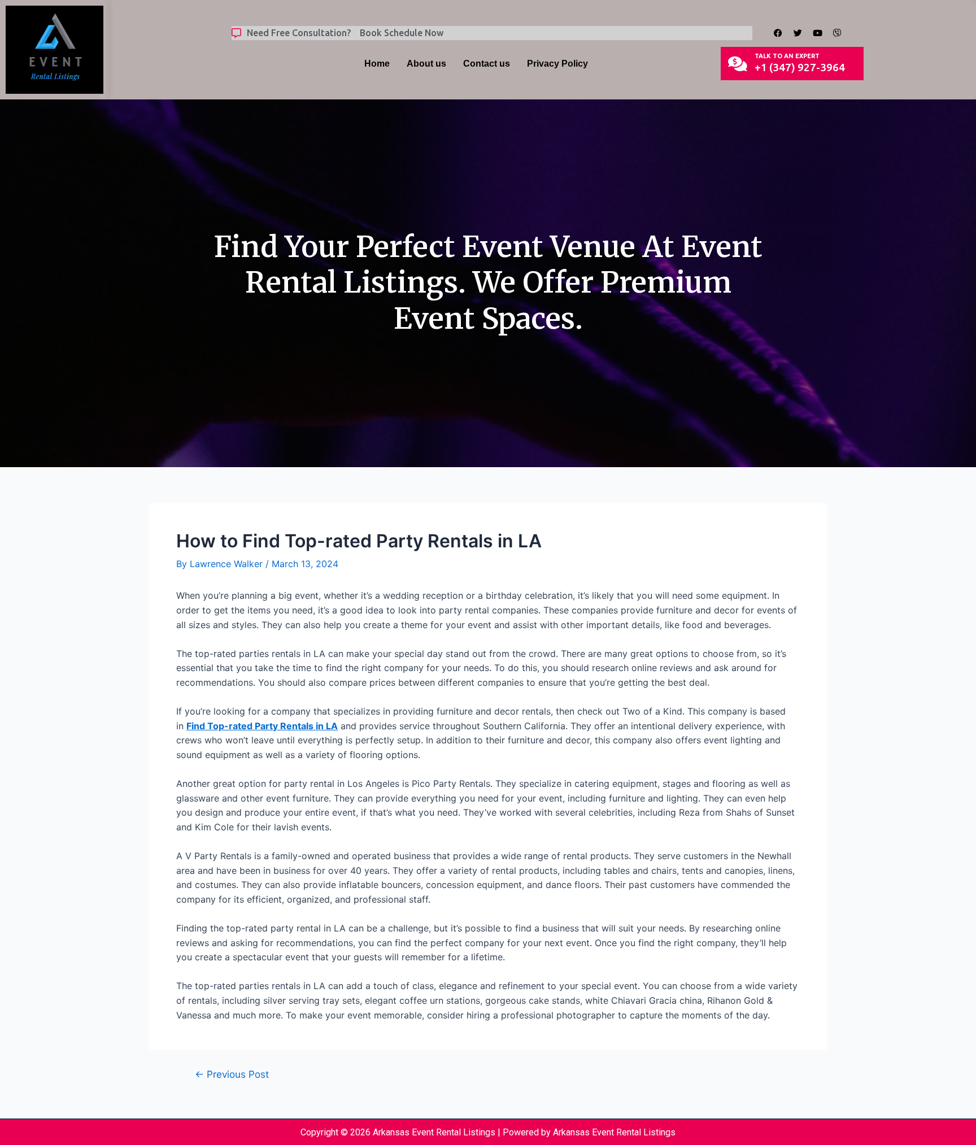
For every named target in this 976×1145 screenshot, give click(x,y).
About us (426, 63)
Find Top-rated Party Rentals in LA (262, 726)
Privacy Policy (557, 63)
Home (377, 63)
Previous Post (232, 1074)
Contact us (486, 63)
